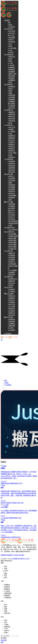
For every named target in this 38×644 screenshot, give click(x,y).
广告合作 (15, 555)
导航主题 (3, 640)
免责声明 (9, 555)
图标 (2, 642)
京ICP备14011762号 (23, 558)
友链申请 (3, 555)
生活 (10, 561)
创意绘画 (3, 537)
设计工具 (19, 483)
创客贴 (3, 483)
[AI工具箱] (9, 338)
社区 (7, 561)
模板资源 (13, 483)
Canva (2, 518)
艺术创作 (18, 537)
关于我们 (21, 555)
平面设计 (15, 503)
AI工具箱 (14, 558)
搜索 (2, 561)
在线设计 (8, 483)
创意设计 (3, 503)
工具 (5, 561)
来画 (13, 537)
